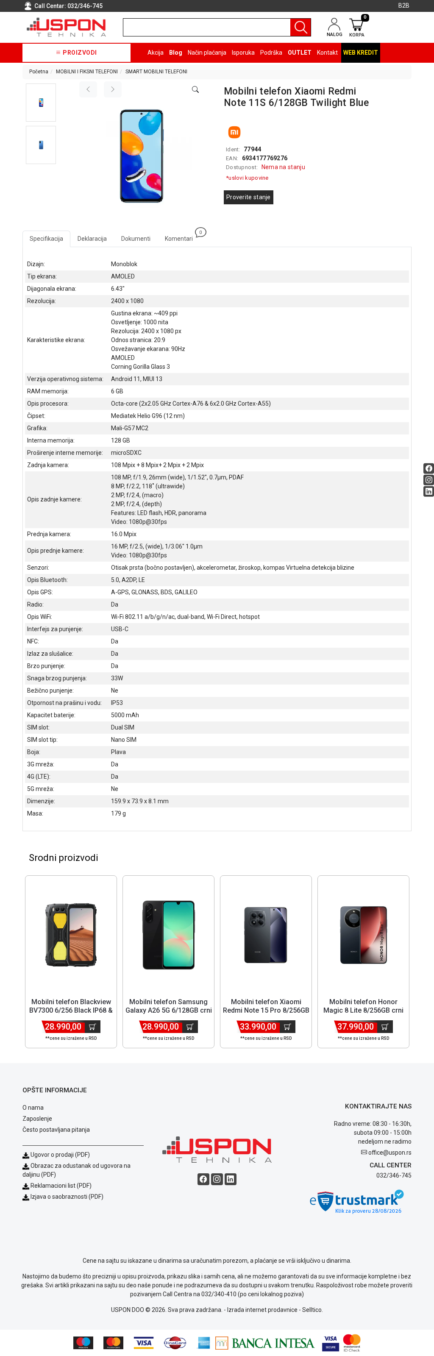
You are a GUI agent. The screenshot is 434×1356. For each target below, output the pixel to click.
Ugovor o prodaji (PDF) (59, 1154)
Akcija (155, 52)
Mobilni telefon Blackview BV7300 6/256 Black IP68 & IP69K (71, 1010)
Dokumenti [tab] (135, 238)
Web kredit (360, 52)
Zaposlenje (37, 1118)
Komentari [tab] (182, 236)
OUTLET (300, 52)
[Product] (71, 935)
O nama (33, 1107)
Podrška (271, 52)
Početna (38, 72)
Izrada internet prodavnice (262, 1309)
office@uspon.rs (390, 1152)
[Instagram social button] (428, 479)
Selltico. (312, 1309)
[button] (41, 103)
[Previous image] (88, 89)
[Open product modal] (195, 89)
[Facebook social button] (428, 468)
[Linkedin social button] (428, 491)
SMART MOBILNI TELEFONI (156, 72)
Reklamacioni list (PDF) (60, 1185)
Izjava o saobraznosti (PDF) (67, 1196)
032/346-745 (85, 6)
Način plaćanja (207, 52)
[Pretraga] (300, 27)
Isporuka (243, 52)
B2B (403, 5)
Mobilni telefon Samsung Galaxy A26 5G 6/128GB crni (168, 1006)
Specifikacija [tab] (46, 238)
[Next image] (113, 89)
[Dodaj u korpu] (92, 1026)
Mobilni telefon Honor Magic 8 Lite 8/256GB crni (363, 1006)
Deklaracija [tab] (92, 238)
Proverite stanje (248, 197)
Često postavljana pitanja (56, 1129)
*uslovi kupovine (247, 178)
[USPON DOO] (66, 27)
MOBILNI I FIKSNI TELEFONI (87, 72)
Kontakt (327, 52)
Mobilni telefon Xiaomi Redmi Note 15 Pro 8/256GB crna (266, 1010)
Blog (175, 52)
